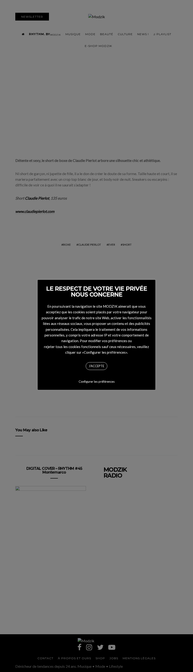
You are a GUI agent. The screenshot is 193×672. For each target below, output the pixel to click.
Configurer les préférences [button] (97, 381)
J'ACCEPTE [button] (96, 366)
